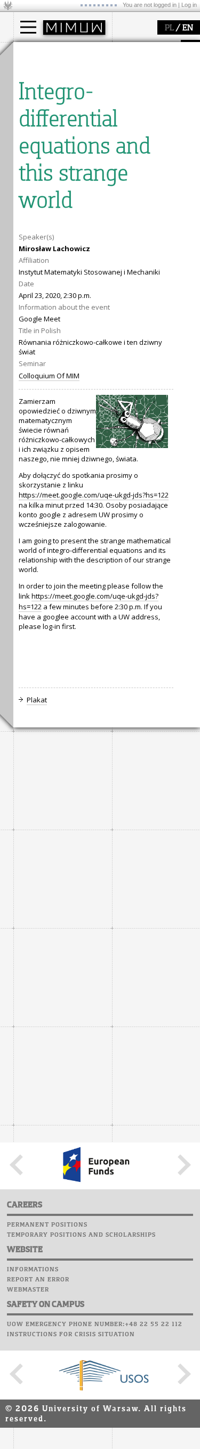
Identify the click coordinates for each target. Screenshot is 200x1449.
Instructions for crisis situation (71, 1334)
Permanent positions (47, 1225)
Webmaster (28, 1290)
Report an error (38, 1280)
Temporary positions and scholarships (81, 1235)
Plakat (37, 700)
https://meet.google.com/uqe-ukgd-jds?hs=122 (94, 495)
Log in (189, 5)
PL (169, 28)
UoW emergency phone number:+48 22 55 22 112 (94, 1324)
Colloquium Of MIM (49, 375)
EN (187, 28)
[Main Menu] (28, 27)
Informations (33, 1269)
